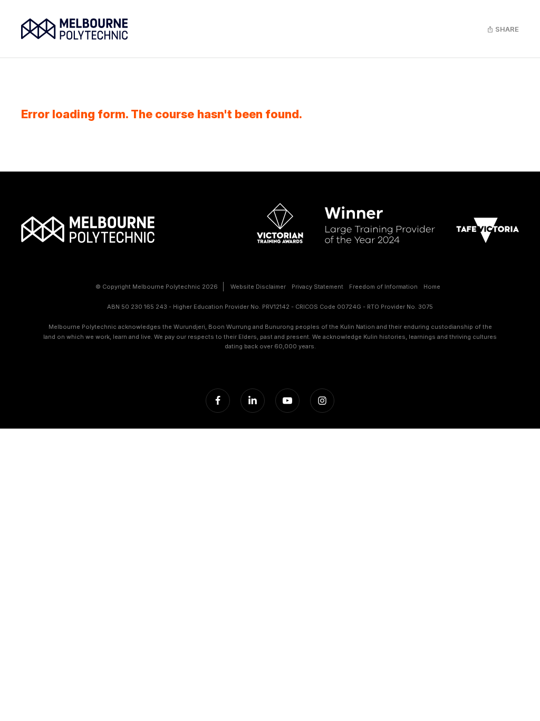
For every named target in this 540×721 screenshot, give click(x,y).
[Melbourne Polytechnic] (74, 29)
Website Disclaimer (258, 286)
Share (506, 29)
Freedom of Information (383, 286)
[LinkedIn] (252, 400)
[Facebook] (218, 400)
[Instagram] (322, 400)
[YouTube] (287, 400)
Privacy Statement (317, 286)
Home (431, 286)
